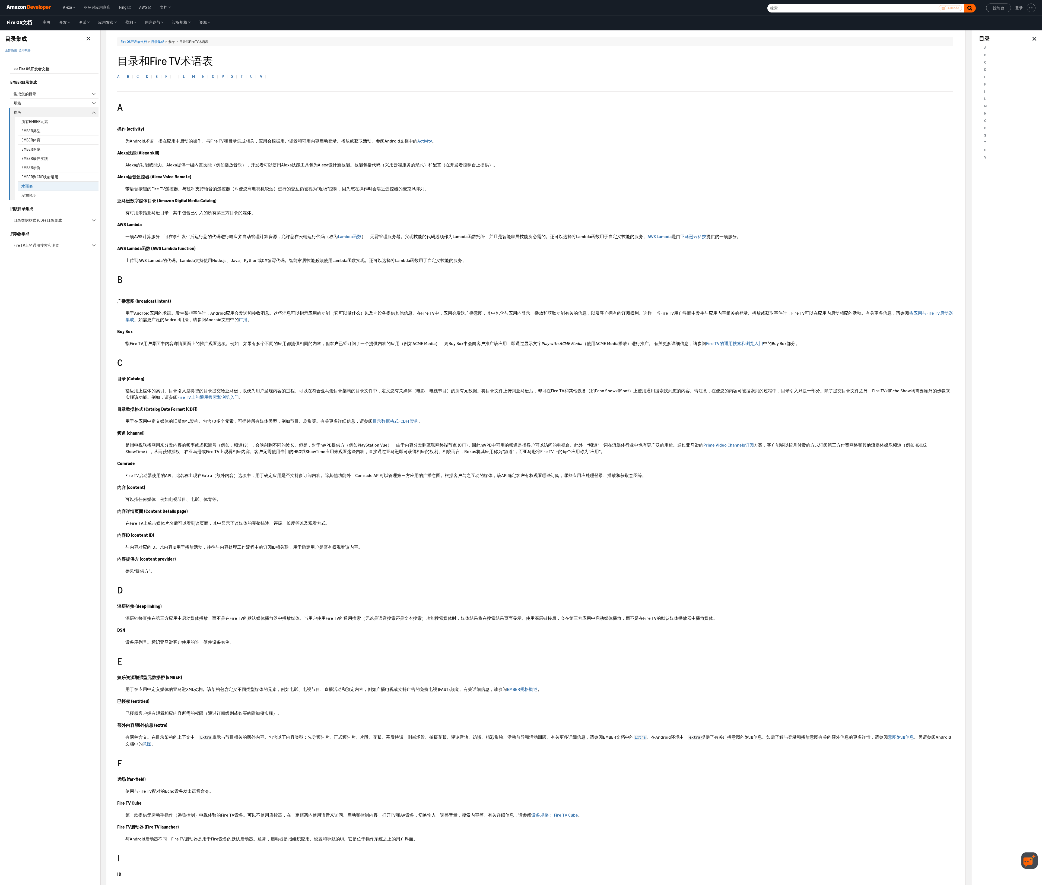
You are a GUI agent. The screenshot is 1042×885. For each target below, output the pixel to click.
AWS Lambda (659, 236)
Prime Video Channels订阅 (728, 445)
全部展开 (25, 50)
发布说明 (29, 195)
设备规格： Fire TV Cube (554, 815)
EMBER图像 (30, 149)
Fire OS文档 (19, 22)
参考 (17, 112)
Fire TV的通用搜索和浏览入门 (734, 343)
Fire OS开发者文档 (134, 42)
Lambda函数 (349, 236)
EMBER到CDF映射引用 (39, 177)
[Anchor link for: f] (126, 762)
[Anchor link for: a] (127, 106)
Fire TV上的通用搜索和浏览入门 (208, 397)
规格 (17, 103)
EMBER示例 (30, 167)
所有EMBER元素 (34, 121)
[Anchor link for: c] (127, 361)
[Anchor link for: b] (127, 278)
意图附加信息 (901, 737)
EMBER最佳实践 (34, 158)
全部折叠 (11, 50)
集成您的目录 (25, 93)
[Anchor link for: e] (127, 660)
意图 (147, 744)
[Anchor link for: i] (124, 857)
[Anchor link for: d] (127, 589)
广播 (243, 319)
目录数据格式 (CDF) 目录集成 (38, 220)
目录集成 (157, 42)
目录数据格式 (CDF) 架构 (395, 421)
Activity (424, 141)
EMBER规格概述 (522, 689)
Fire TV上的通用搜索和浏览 (36, 245)
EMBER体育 (30, 140)
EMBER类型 (30, 130)
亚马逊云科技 (693, 236)
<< (31, 69)
